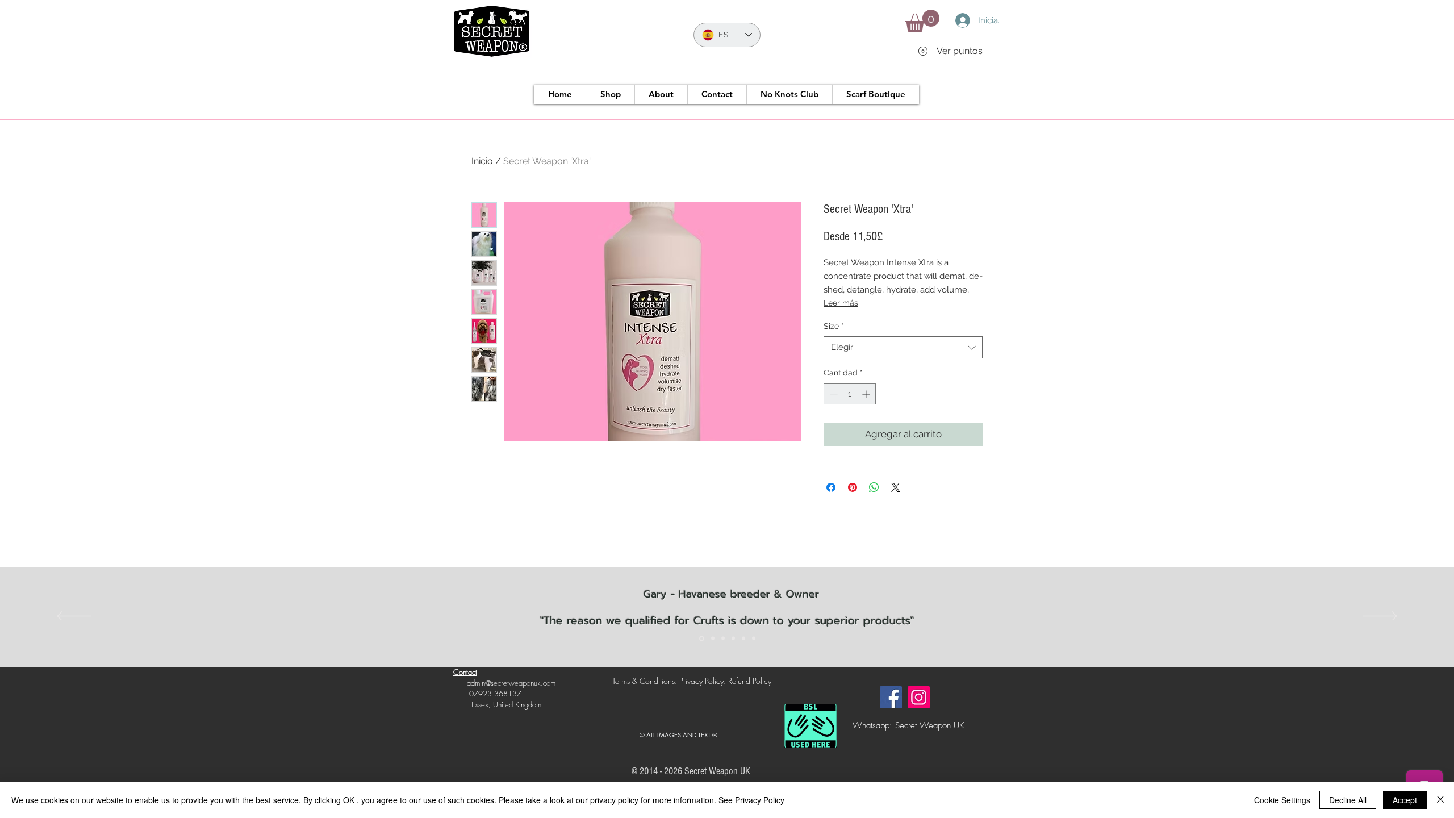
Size (834, 326)
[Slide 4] (733, 638)
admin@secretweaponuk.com (511, 683)
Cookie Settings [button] (1282, 800)
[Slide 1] (701, 638)
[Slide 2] (713, 638)
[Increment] (867, 394)
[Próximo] (1380, 617)
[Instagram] (919, 697)
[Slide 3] (723, 638)
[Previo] (74, 617)
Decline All (1348, 800)
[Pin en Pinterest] (852, 487)
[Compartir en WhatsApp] (874, 487)
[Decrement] (832, 394)
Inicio (482, 161)
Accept (1405, 800)
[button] (922, 21)
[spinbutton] (849, 394)
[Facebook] (891, 697)
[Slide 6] (753, 638)
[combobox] (903, 347)
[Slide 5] (743, 638)
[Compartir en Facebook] (831, 487)
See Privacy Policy (751, 800)
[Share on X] (896, 487)
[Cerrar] (1440, 800)
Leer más (841, 302)
